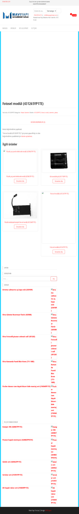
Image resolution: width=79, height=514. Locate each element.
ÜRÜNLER (13, 28)
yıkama (56, 113)
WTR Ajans (48, 510)
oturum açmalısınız (26, 136)
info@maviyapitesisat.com (50, 15)
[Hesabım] (67, 15)
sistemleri (51, 113)
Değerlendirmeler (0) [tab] (38, 122)
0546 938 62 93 (6, 2)
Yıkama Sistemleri (25, 113)
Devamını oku (20, 181)
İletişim (34, 28)
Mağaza (4, 28)
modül (47, 113)
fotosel (43, 113)
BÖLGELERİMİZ (23, 28)
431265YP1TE (37, 113)
